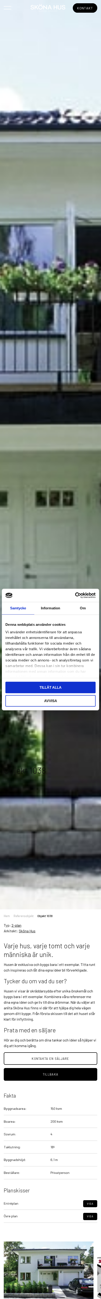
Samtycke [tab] (18, 608)
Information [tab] (50, 608)
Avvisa (50, 701)
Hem (7, 916)
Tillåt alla (50, 687)
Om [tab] (83, 608)
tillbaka (50, 1074)
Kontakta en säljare (50, 1059)
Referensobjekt (24, 916)
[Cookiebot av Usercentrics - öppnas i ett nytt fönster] (75, 595)
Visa (90, 1203)
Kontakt (85, 8)
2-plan (16, 925)
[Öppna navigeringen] (7, 7)
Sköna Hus (27, 931)
